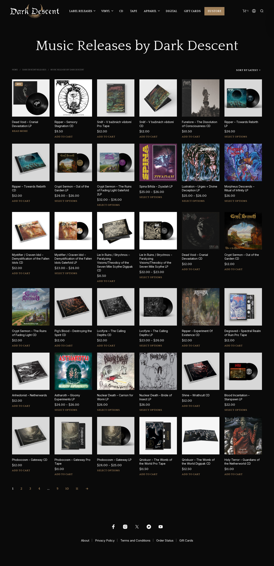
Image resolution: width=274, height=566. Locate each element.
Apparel (150, 11)
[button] (245, 11)
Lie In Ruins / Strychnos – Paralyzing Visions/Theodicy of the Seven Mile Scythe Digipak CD (115, 262)
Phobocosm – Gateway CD (29, 459)
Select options (235, 136)
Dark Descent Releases (34, 70)
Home (15, 70)
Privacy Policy (105, 540)
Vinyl (105, 11)
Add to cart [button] (64, 136)
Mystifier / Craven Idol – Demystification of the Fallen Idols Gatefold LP (73, 258)
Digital (171, 11)
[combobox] (241, 70)
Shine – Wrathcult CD (196, 395)
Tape (133, 11)
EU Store (214, 11)
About (85, 540)
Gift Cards (192, 11)
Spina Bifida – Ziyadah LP (156, 186)
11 (77, 488)
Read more (20, 131)
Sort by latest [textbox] (247, 70)
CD (121, 11)
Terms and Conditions (135, 540)
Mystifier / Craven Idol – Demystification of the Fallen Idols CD (30, 258)
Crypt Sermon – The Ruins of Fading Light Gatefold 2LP (114, 190)
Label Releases (80, 11)
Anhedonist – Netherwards (29, 395)
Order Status (165, 540)
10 (67, 488)
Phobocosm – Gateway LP (114, 459)
